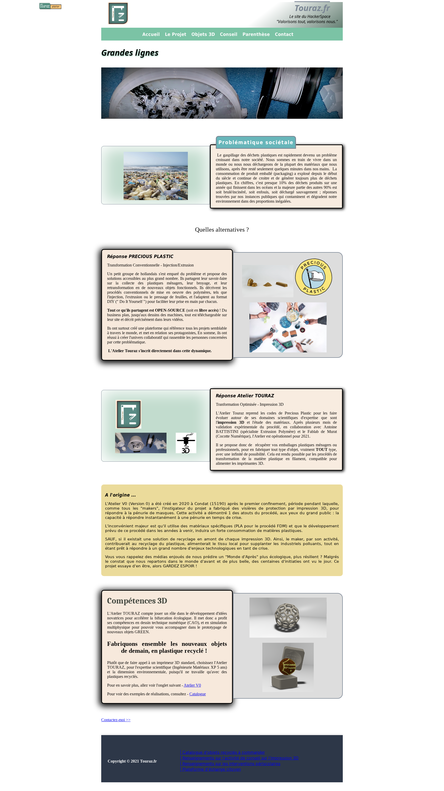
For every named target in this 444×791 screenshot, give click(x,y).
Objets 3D (203, 34)
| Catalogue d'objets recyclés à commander (222, 752)
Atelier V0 (192, 685)
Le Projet (175, 34)
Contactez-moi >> (116, 720)
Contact (284, 34)
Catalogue (197, 694)
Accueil (151, 34)
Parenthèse (256, 34)
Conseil (228, 34)
